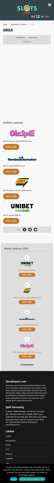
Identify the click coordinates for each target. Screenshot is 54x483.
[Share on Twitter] (30, 229)
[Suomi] (38, 16)
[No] (50, 473)
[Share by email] (35, 229)
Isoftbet (8, 436)
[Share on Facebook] (24, 229)
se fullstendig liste (27, 365)
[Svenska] (42, 16)
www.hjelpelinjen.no (13, 425)
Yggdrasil (9, 459)
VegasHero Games (18, 24)
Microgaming (10, 441)
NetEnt (8, 445)
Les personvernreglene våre (32, 479)
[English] (33, 16)
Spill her (11, 147)
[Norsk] (47, 16)
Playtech (9, 454)
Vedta (13, 479)
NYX (7, 450)
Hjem (5, 24)
